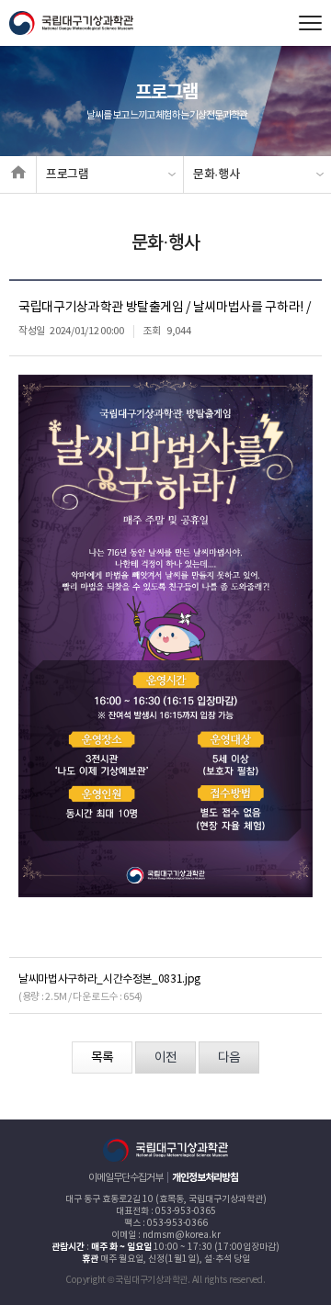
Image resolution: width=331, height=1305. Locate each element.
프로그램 (67, 174)
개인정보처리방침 (205, 1178)
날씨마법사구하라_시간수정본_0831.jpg (109, 979)
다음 (229, 1058)
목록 (102, 1058)
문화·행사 (216, 174)
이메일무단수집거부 (125, 1178)
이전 (165, 1058)
